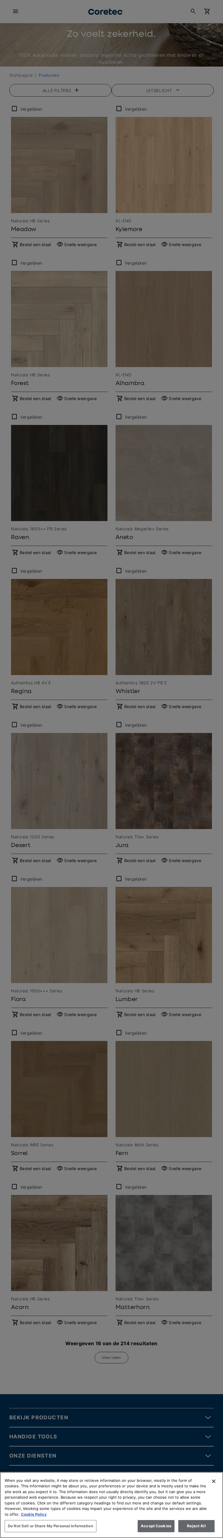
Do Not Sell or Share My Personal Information (50, 1526)
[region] (111, 1505)
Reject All (196, 1526)
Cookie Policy (34, 1514)
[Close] (213, 1481)
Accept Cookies (156, 1526)
